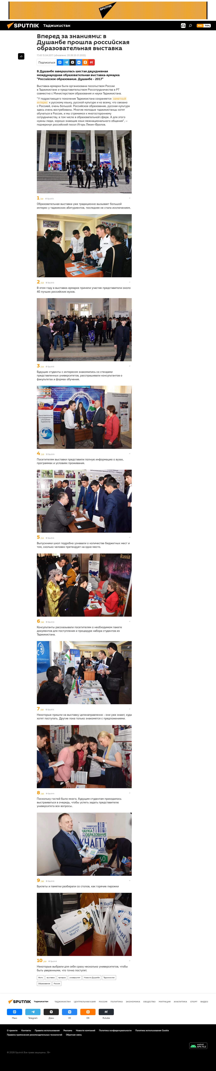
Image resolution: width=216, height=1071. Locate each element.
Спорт (193, 1001)
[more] (130, 198)
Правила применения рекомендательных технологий (34, 1034)
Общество (149, 1001)
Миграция (165, 1001)
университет (74, 977)
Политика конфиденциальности (115, 1030)
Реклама (67, 1030)
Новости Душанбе (92, 977)
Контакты (26, 1030)
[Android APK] (198, 1046)
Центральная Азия (85, 1001)
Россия (57, 983)
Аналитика (180, 1001)
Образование (44, 983)
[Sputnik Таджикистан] (24, 29)
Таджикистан (109, 977)
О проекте (12, 1030)
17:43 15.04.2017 (45, 55)
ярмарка (62, 977)
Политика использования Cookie (152, 1030)
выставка (51, 977)
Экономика (133, 1001)
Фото (40, 977)
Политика (117, 1001)
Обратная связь (74, 1034)
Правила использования (47, 1030)
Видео (204, 1001)
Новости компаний (85, 1030)
